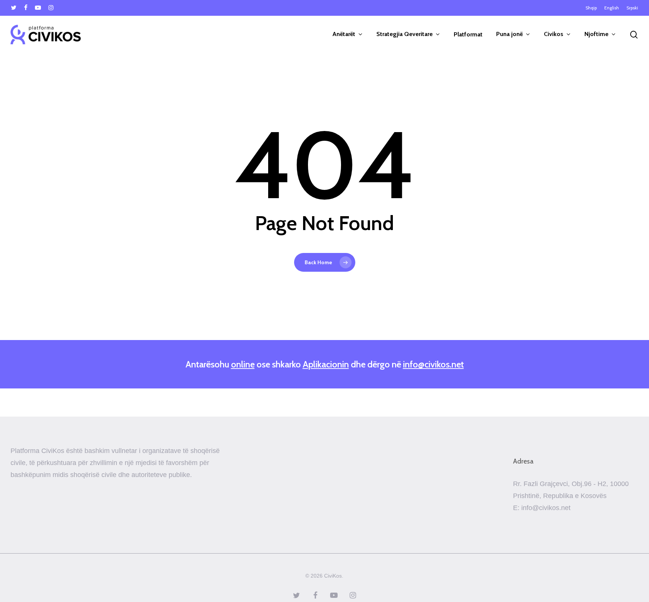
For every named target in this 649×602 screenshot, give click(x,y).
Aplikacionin (326, 364)
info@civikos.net (433, 364)
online (243, 364)
